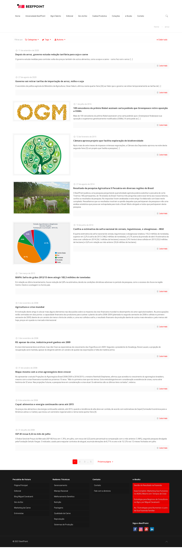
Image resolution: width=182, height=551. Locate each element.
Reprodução (59, 519)
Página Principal (21, 485)
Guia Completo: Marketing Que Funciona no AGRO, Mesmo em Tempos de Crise (151, 492)
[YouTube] (146, 529)
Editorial (17, 491)
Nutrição (57, 502)
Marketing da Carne (22, 508)
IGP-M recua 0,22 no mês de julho (32, 433)
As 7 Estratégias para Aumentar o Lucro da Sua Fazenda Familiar (151, 509)
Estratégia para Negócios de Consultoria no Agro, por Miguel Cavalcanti (151, 500)
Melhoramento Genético (64, 496)
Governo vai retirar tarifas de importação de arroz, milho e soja (49, 81)
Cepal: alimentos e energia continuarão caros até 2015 (44, 404)
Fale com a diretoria (102, 491)
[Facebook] (135, 529)
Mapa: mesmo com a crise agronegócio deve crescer (43, 371)
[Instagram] (141, 529)
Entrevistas (19, 513)
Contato (97, 485)
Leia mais (163, 66)
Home (156, 27)
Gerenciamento (60, 485)
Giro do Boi (18, 502)
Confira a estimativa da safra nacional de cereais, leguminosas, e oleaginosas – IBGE (118, 229)
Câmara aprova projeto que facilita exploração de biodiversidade (108, 140)
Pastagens (58, 508)
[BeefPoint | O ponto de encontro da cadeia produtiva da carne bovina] (30, 6)
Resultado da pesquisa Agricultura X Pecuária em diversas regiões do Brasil (113, 188)
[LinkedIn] (152, 529)
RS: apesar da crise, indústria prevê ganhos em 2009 (42, 342)
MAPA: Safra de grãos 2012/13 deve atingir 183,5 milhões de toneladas (52, 277)
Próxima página (104, 462)
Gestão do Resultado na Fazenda (148, 485)
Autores (60, 40)
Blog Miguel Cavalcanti (23, 496)
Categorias (32, 40)
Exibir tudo (163, 40)
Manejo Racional (61, 491)
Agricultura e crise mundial (29, 307)
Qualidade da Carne (62, 513)
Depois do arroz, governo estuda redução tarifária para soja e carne (51, 54)
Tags (47, 40)
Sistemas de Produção (63, 525)
